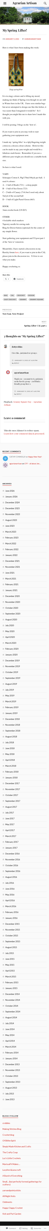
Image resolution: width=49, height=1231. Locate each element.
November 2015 (12, 929)
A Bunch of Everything (12, 1176)
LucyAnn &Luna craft (11, 1170)
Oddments (7, 1202)
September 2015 (12, 941)
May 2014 (9, 1035)
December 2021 (12, 561)
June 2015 (10, 959)
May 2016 (9, 894)
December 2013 (12, 1064)
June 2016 (10, 889)
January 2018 (11, 777)
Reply (16, 363)
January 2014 (11, 1058)
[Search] (42, 3)
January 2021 (11, 590)
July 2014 (9, 1023)
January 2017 (11, 847)
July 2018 (9, 742)
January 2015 (11, 988)
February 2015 (11, 982)
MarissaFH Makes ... (11, 1164)
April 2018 (10, 760)
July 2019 (9, 690)
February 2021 (11, 584)
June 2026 (10, 491)
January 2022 (11, 555)
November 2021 (12, 567)
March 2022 (10, 543)
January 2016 (11, 918)
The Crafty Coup (10, 1152)
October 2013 (11, 1076)
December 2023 (12, 508)
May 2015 (9, 965)
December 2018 (12, 719)
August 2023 (11, 520)
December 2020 (12, 596)
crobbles (6, 1123)
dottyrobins (17, 347)
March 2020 (10, 643)
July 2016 (9, 883)
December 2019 (12, 660)
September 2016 (12, 871)
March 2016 (10, 906)
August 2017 (11, 807)
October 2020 (11, 608)
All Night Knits (8, 1196)
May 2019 (9, 695)
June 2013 (10, 1099)
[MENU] (4, 3)
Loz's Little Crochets (11, 1158)
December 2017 (12, 783)
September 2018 (12, 730)
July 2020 (9, 625)
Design (31, 295)
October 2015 (11, 935)
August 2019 (11, 684)
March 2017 (10, 836)
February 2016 (11, 912)
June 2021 (10, 572)
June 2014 (10, 1029)
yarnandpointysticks (11, 1190)
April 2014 (10, 1041)
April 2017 (10, 830)
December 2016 (12, 853)
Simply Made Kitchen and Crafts (16, 1146)
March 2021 (10, 578)
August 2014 (11, 1017)
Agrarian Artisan (24, 3)
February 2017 (11, 842)
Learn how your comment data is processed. (24, 433)
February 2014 (11, 1052)
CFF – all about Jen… (32, 463)
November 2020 (12, 602)
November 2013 (12, 1070)
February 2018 (11, 771)
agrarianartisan (33, 39)
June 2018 (10, 748)
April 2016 (10, 900)
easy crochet (10, 299)
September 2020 (12, 613)
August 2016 (11, 877)
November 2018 (12, 725)
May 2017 (9, 824)
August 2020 (11, 619)
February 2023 (11, 537)
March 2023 (10, 531)
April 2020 (10, 637)
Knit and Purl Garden (11, 1214)
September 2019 (12, 678)
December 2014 (12, 994)
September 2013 (12, 1082)
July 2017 (9, 812)
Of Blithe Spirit (9, 1140)
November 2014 (12, 1000)
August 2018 (11, 736)
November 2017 (12, 789)
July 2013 (9, 1093)
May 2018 (9, 754)
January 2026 (11, 496)
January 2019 (11, 713)
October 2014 (11, 1006)
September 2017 (12, 801)
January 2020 (11, 654)
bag (5, 295)
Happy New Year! (35, 457)
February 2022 (11, 549)
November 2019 (12, 666)
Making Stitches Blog (11, 1129)
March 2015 (10, 976)
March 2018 (10, 766)
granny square (36, 299)
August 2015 (11, 947)
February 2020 (11, 649)
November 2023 (12, 514)
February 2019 (11, 707)
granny (23, 299)
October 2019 (11, 672)
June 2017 (10, 818)
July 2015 (9, 953)
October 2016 (11, 865)
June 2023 (10, 526)
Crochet (21, 295)
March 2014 (10, 1046)
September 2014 (12, 1011)
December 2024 (12, 502)
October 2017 (11, 795)
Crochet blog (8, 1135)
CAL (12, 295)
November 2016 (12, 859)
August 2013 (11, 1087)
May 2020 (9, 631)
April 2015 (10, 970)
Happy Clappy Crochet (12, 1208)
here (17, 252)
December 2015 (12, 924)
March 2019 (10, 701)
